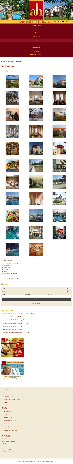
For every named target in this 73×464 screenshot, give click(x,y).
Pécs (5, 271)
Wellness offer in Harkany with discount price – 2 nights (19, 313)
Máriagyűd (7, 267)
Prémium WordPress (50, 461)
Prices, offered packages (9, 278)
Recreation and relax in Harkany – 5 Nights (15, 320)
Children (27, 294)
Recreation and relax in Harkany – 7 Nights (15, 323)
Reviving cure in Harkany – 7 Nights (13, 326)
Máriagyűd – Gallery (10, 420)
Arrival (3, 288)
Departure (4, 291)
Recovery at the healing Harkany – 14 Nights (15, 332)
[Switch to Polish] (70, 21)
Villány (6, 269)
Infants (50, 294)
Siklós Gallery (8, 417)
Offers (5, 393)
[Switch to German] (63, 21)
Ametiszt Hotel (8, 411)
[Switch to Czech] (59, 21)
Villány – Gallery (8, 424)
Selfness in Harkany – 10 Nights (12, 329)
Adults (3, 294)
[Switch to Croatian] (55, 21)
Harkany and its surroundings (12, 399)
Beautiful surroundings (10, 273)
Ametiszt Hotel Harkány (7, 61)
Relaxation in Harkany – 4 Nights (12, 317)
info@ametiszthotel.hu (8, 451)
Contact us (7, 389)
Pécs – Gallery (8, 427)
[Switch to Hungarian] (66, 21)
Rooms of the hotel (9, 396)
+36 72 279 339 (36, 303)
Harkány (6, 265)
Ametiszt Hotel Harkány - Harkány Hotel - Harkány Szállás (31, 461)
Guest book (7, 402)
